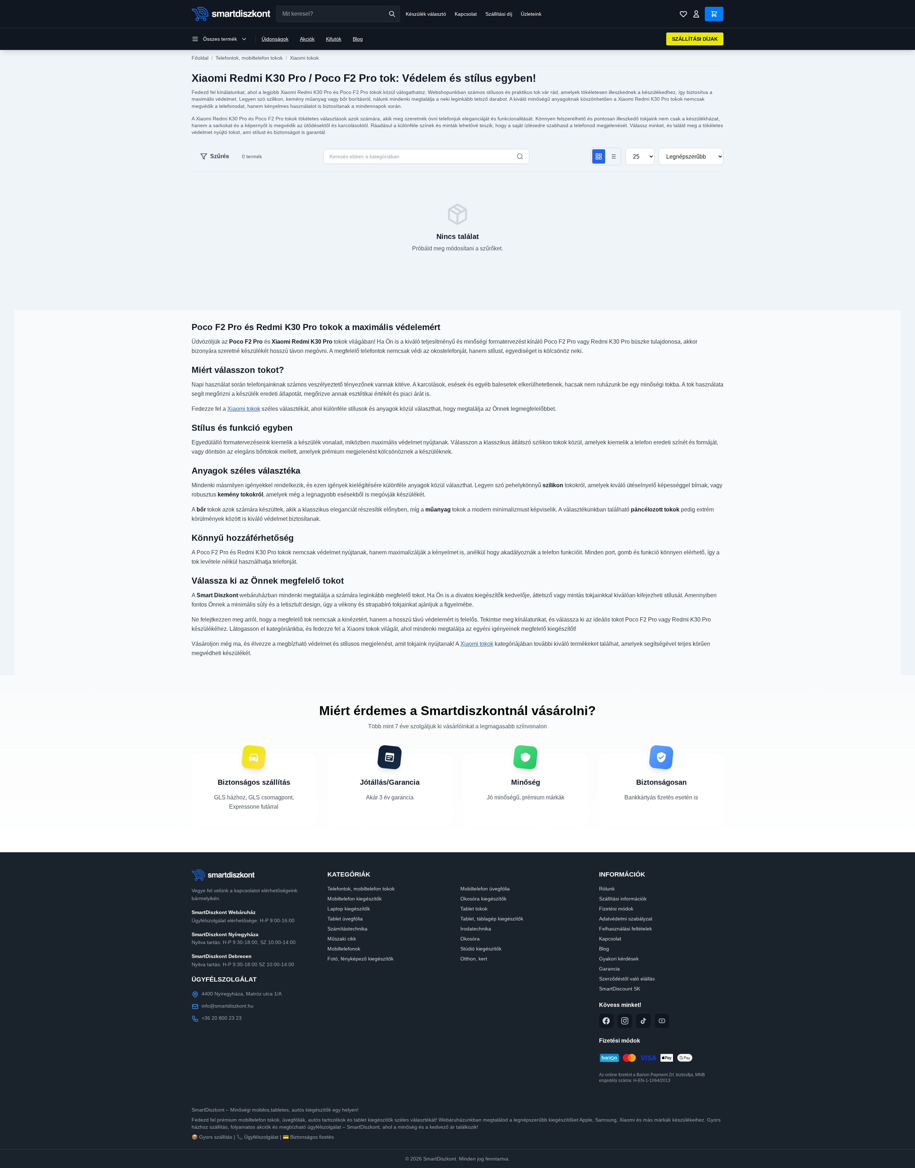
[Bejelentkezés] (696, 14)
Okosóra (470, 939)
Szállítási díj (498, 14)
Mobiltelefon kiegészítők (354, 899)
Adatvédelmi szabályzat (625, 919)
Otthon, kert (473, 959)
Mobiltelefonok (343, 949)
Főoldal (200, 58)
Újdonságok (275, 39)
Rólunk (607, 889)
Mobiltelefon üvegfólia (485, 889)
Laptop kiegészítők (348, 909)
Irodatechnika (475, 929)
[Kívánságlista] (683, 14)
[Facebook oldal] (606, 1021)
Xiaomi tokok (304, 58)
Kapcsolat (466, 14)
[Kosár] (714, 14)
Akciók (307, 39)
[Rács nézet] (598, 156)
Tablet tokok (474, 909)
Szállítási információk (623, 899)
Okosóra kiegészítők (483, 899)
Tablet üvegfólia (345, 919)
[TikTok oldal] (643, 1021)
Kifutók (333, 39)
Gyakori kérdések (619, 959)
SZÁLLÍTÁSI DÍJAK (695, 39)
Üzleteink (531, 14)
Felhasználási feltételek (625, 929)
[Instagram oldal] (625, 1021)
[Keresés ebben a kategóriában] (520, 156)
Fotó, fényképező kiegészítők (360, 959)
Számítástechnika (347, 929)
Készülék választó (426, 14)
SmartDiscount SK (619, 989)
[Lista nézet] (613, 156)
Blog (358, 39)
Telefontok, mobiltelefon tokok (249, 58)
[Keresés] (392, 14)
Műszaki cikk (341, 939)
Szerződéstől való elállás (627, 979)
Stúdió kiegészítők (480, 949)
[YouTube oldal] (662, 1021)
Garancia (609, 969)
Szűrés (219, 156)
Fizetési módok (616, 909)
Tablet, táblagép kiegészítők (491, 919)
